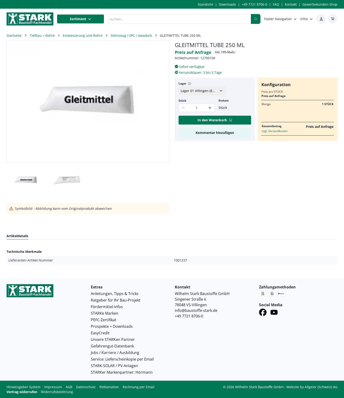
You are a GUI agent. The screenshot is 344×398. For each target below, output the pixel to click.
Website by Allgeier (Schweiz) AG (311, 387)
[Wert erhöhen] (210, 108)
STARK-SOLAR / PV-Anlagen (114, 365)
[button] (160, 102)
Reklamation (109, 387)
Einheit (224, 101)
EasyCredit (100, 332)
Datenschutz (86, 387)
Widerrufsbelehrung (57, 392)
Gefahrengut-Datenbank (112, 346)
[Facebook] (263, 313)
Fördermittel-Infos (107, 306)
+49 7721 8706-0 (254, 4)
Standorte (205, 4)
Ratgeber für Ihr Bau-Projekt (115, 300)
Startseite (14, 35)
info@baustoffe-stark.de (196, 310)
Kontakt (291, 4)
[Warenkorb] (332, 19)
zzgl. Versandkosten (275, 131)
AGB (69, 387)
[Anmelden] (321, 19)
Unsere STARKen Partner (113, 339)
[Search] (255, 19)
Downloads (227, 4)
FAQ (276, 4)
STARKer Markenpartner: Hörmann (122, 372)
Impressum (53, 387)
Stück (182, 101)
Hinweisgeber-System (23, 387)
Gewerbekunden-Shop (319, 4)
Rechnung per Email (138, 387)
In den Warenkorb (212, 120)
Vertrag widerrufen (22, 392)
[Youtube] (274, 313)
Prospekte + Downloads (112, 326)
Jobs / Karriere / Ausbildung (115, 352)
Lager (182, 83)
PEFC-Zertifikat (103, 319)
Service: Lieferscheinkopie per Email (122, 359)
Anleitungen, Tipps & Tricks (115, 293)
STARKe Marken (104, 313)
